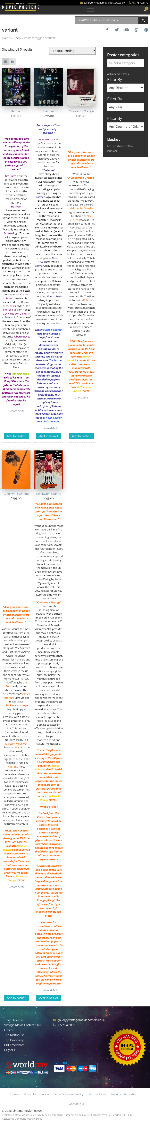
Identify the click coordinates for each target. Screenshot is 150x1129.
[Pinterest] (146, 30)
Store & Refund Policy (68, 1094)
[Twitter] (117, 30)
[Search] (143, 20)
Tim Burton (55, 360)
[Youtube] (127, 30)
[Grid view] (5, 61)
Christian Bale (51, 421)
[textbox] (125, 62)
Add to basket (16, 436)
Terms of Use (97, 1094)
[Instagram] (136, 30)
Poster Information (36, 1094)
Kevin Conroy (54, 417)
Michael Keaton (52, 329)
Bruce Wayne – (45, 125)
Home (6, 38)
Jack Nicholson (20, 373)
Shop (17, 38)
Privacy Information (124, 1094)
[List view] (12, 61)
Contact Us (76, 1104)
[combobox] (107, 20)
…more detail (16, 411)
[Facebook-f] (107, 30)
